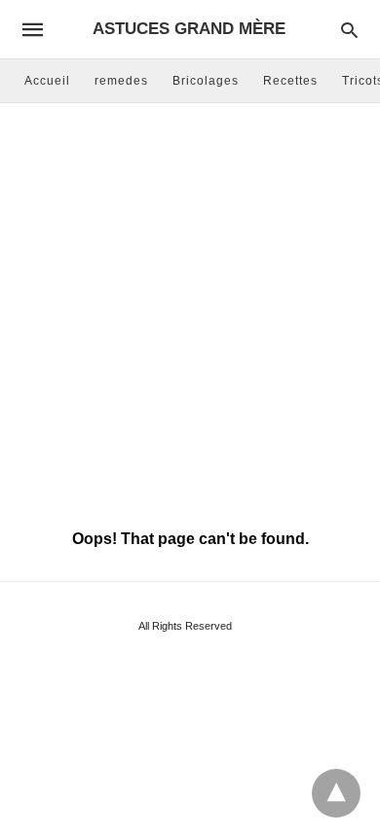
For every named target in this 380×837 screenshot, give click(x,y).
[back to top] (336, 793)
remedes (121, 81)
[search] (349, 29)
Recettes (290, 81)
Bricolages (205, 81)
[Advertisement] (190, 312)
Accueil (47, 81)
